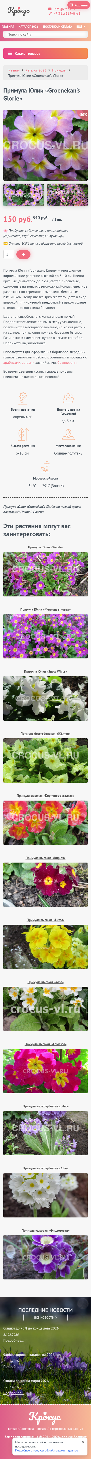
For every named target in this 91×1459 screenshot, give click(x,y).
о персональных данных (66, 1429)
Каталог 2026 (28, 27)
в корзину (23, 254)
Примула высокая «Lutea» (45, 920)
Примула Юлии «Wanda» (45, 548)
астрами (28, 362)
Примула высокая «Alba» (46, 982)
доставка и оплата (34, 1429)
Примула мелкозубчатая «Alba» (45, 1169)
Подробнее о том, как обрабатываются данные (46, 1450)
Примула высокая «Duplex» (46, 858)
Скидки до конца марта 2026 (26, 1380)
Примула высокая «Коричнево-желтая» (45, 796)
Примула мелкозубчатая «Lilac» (45, 1107)
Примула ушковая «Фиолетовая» (46, 1231)
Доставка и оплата (57, 27)
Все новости (44, 1318)
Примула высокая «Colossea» (45, 1044)
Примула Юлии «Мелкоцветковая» (45, 610)
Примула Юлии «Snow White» (45, 672)
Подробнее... (13, 1340)
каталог (13, 1429)
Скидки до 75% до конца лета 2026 (31, 1328)
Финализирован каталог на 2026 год (32, 1354)
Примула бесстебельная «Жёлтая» (45, 734)
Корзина (81, 5)
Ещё (79, 27)
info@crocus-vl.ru (67, 9)
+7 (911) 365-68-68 (67, 13)
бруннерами (67, 362)
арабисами (11, 362)
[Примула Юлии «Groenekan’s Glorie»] (23, 195)
